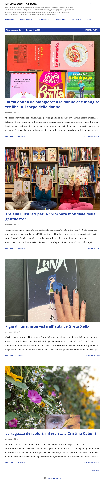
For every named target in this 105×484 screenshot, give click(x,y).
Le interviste (76, 20)
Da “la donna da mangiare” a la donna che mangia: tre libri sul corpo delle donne (52, 104)
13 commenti (20, 136)
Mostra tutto (92, 30)
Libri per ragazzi (44, 20)
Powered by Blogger (53, 478)
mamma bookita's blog (21, 3)
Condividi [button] (9, 136)
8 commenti (19, 356)
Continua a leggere (92, 136)
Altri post (95, 470)
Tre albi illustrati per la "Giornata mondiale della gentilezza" (50, 217)
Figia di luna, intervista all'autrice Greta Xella (47, 326)
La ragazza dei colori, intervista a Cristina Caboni (50, 433)
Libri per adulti (61, 20)
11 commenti (20, 463)
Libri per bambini (26, 20)
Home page (9, 20)
